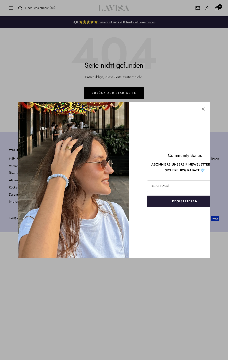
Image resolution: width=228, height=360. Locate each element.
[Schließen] (203, 109)
